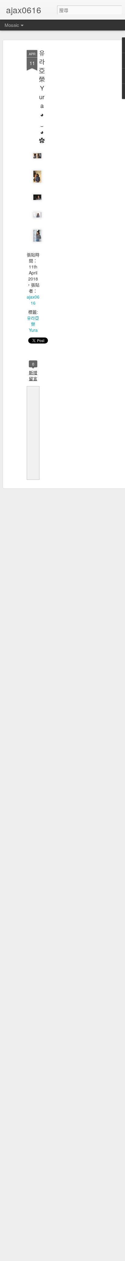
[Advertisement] (72, 142)
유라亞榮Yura (33, 324)
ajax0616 (33, 300)
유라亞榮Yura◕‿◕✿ (42, 97)
